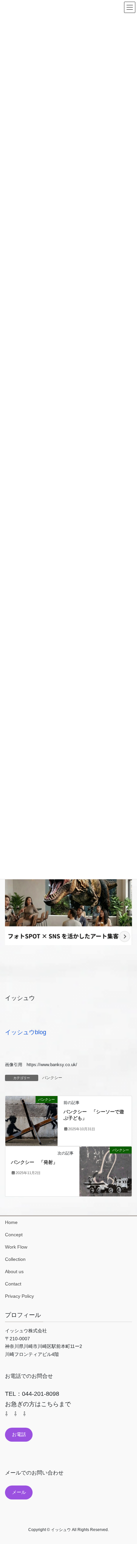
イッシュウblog (25, 1032)
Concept (14, 1234)
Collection (15, 1259)
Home (11, 1222)
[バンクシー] (31, 1120)
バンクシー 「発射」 (34, 1162)
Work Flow (16, 1247)
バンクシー (52, 1077)
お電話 (19, 1434)
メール (19, 1492)
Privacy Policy (19, 1296)
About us (14, 1271)
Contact (13, 1283)
